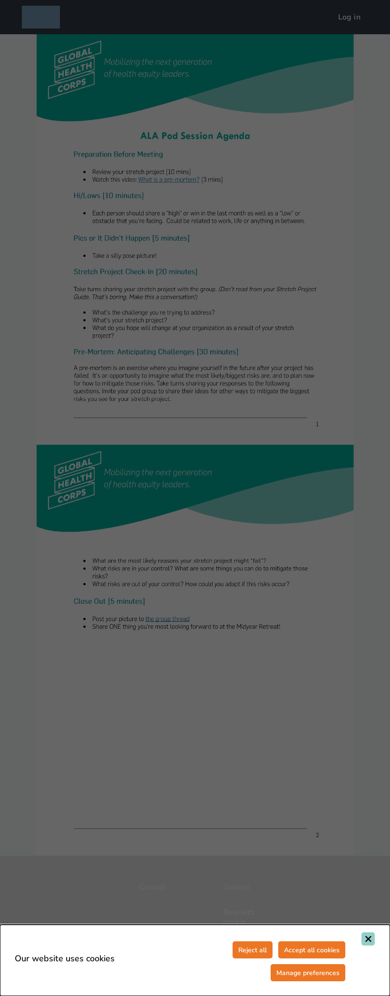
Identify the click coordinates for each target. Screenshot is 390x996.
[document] (195, 960)
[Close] (368, 939)
